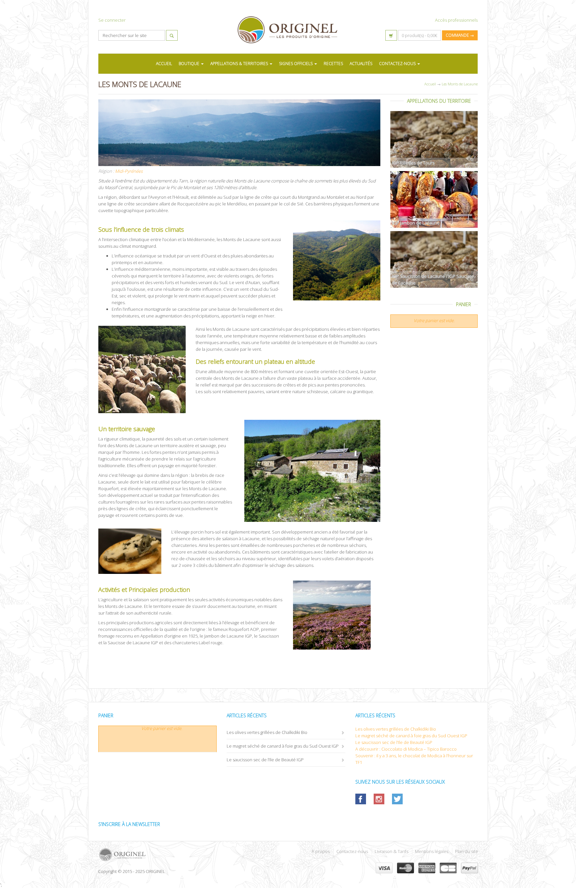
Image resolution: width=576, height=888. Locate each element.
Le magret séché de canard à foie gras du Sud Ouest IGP (283, 746)
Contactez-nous (352, 851)
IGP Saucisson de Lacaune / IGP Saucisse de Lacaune (433, 279)
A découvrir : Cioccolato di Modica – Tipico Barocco (406, 749)
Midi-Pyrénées (129, 171)
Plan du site (466, 851)
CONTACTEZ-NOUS (398, 63)
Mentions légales (431, 851)
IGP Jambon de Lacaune (416, 223)
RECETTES (333, 63)
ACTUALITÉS (361, 63)
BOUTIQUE (189, 63)
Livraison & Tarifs (391, 851)
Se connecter (112, 20)
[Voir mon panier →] (391, 35)
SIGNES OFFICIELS (296, 63)
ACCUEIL (164, 63)
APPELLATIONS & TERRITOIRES (239, 63)
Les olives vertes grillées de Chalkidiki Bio (267, 732)
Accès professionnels (456, 20)
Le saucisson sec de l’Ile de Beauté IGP (265, 760)
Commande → (460, 35)
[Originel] (190, 854)
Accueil (430, 83)
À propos (321, 851)
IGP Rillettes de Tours (413, 163)
